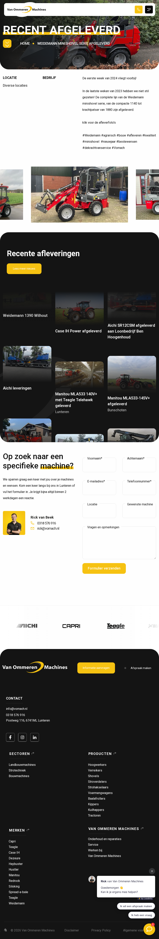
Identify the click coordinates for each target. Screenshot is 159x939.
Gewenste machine (140, 504)
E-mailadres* (96, 481)
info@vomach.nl (16, 709)
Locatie (92, 504)
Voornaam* (94, 458)
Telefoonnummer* (139, 481)
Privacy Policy (101, 930)
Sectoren (19, 754)
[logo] (34, 667)
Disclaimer (71, 930)
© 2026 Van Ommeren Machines (33, 930)
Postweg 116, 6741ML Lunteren (28, 720)
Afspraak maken (141, 668)
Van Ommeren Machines (113, 829)
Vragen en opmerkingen (103, 527)
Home (25, 43)
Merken (17, 830)
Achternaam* (135, 458)
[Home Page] (26, 9)
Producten (100, 754)
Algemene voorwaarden (139, 930)
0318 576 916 (15, 715)
